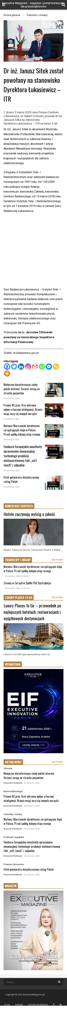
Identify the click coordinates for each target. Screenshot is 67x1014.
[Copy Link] (56, 366)
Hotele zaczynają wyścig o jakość (29, 514)
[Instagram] (28, 366)
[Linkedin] (21, 366)
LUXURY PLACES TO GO (18, 597)
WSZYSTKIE (57, 560)
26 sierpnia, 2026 (11, 398)
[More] (7, 373)
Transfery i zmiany (13, 814)
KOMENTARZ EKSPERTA (19, 506)
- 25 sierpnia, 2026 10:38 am (16, 576)
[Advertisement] (33, 252)
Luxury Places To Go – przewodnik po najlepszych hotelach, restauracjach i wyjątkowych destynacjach (32, 611)
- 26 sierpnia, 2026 (31, 783)
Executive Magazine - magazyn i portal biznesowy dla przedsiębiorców (33, 4)
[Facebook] (7, 366)
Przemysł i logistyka (14, 837)
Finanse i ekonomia (14, 864)
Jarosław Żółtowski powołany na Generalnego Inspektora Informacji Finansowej (29, 337)
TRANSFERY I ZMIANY (18, 560)
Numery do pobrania (38, 1005)
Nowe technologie (13, 791)
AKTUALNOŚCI (13, 762)
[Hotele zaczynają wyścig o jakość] (33, 532)
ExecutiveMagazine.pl (34, 994)
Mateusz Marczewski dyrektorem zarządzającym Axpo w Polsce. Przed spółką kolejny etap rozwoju (22, 430)
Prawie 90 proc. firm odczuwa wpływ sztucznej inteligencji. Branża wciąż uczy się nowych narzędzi (23, 409)
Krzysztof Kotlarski (13, 783)
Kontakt (19, 1005)
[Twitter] (14, 366)
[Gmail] (35, 366)
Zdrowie (51, 393)
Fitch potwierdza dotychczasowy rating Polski (29, 869)
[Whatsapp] (42, 366)
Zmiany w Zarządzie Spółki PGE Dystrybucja (27, 583)
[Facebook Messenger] (49, 366)
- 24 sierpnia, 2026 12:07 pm (16, 588)
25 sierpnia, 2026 (11, 439)
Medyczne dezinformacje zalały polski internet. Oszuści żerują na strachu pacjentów (22, 388)
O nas (7, 1005)
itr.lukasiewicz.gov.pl (26, 353)
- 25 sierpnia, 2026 (31, 829)
